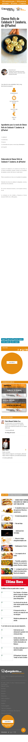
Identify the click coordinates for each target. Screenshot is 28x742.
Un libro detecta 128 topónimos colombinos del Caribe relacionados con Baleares (20, 641)
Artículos (3, 691)
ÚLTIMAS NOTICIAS (6, 578)
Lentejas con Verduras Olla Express (10, 710)
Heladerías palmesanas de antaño (20, 619)
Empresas (4, 696)
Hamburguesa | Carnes (21, 546)
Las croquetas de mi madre (20, 554)
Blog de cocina (5, 686)
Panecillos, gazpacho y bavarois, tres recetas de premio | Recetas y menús (20, 563)
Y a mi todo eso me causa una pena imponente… (13, 626)
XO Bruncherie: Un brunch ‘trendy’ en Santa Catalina (20, 656)
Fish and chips (18, 523)
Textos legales (5, 706)
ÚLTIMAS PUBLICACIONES (15, 495)
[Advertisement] (14, 273)
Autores (3, 693)
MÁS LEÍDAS (16, 578)
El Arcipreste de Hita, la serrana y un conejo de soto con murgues (21, 612)
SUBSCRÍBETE (12, 362)
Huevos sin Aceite (6, 713)
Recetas (3, 688)
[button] (2, 449)
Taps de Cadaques (6, 708)
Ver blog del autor (10, 432)
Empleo (3, 703)
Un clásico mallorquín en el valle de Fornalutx (21, 649)
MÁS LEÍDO (4, 495)
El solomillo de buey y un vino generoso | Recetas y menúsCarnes (21, 510)
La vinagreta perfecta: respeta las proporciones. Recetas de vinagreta (21, 571)
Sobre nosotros (5, 698)
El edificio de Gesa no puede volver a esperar (12, 588)
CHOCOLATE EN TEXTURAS (18, 532)
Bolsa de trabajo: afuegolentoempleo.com (20, 539)
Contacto (3, 701)
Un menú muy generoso (21, 516)
